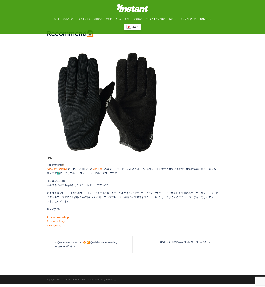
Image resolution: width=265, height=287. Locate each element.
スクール (173, 19)
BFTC (110, 279)
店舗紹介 (98, 19)
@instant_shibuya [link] (57, 168)
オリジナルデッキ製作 (155, 19)
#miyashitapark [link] (56, 225)
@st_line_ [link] (98, 168)
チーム (118, 19)
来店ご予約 (68, 19)
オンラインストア (188, 19)
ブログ (109, 19)
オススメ (138, 19)
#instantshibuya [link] (56, 221)
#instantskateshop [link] (58, 217)
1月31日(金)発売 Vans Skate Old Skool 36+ (183, 242)
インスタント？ (83, 19)
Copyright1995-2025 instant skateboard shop (69, 279)
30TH (127, 19)
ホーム (56, 19)
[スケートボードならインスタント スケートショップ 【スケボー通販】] (132, 8)
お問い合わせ (205, 19)
